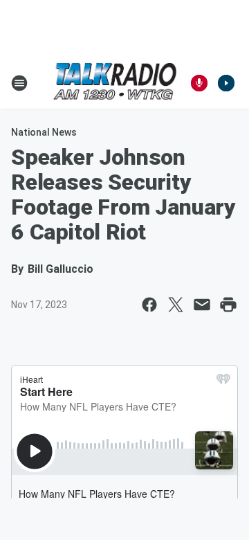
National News (44, 132)
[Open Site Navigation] (19, 83)
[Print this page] (228, 304)
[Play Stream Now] (226, 83)
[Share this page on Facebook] (149, 304)
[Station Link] (115, 82)
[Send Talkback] (199, 83)
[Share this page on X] (175, 304)
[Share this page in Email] (202, 304)
